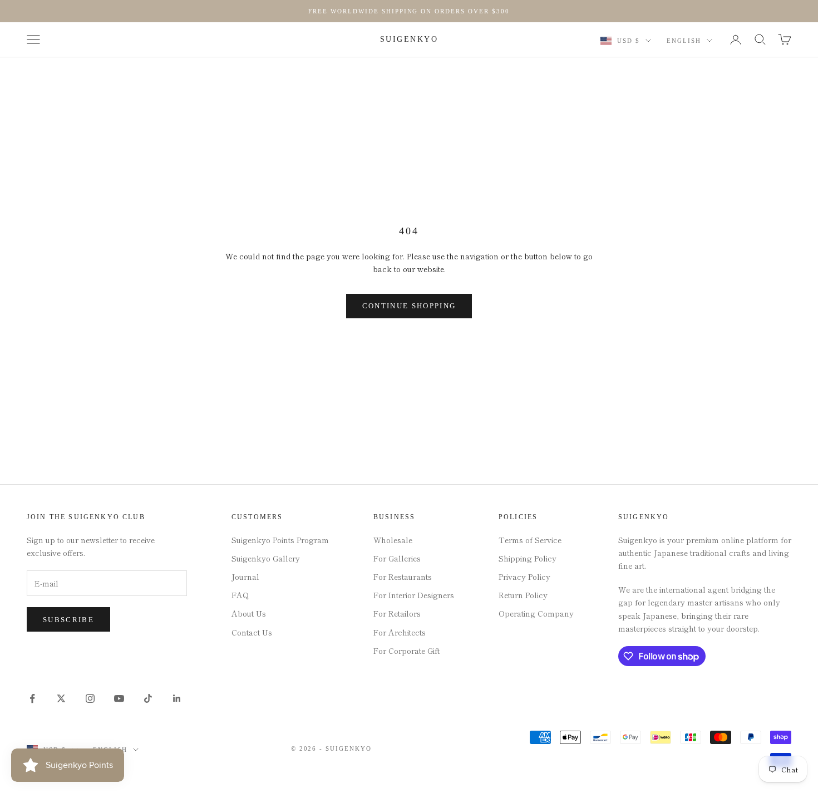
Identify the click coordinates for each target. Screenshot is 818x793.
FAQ (240, 594)
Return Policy (523, 594)
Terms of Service (530, 539)
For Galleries (397, 558)
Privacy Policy (524, 576)
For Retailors (397, 613)
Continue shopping (409, 306)
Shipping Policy (527, 558)
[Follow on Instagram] (90, 698)
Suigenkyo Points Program (280, 539)
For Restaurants (402, 576)
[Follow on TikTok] (148, 698)
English (684, 40)
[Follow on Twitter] (61, 698)
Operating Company (536, 613)
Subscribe (68, 619)
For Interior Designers (413, 594)
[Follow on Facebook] (32, 698)
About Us (248, 613)
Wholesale (392, 539)
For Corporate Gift (406, 650)
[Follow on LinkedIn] (177, 698)
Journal (245, 576)
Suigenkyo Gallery (265, 558)
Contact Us (251, 632)
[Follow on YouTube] (119, 698)
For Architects (399, 632)
